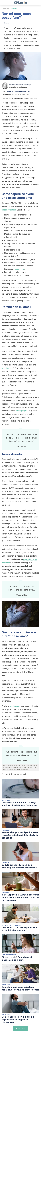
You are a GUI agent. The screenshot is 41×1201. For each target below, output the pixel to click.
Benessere (5, 8)
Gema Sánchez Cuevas (18, 87)
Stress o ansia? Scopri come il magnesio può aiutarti (17, 958)
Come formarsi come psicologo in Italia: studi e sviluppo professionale (20, 988)
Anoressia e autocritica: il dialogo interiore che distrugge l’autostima (19, 804)
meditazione (15, 706)
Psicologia (6, 985)
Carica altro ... (20, 1028)
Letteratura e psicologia (11, 925)
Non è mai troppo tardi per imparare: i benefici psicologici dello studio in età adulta (20, 835)
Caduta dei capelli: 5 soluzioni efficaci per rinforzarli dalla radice (19, 866)
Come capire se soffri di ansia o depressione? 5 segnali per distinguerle (18, 1020)
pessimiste (19, 269)
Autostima (14, 8)
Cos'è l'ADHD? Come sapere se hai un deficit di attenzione (19, 928)
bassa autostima (9, 210)
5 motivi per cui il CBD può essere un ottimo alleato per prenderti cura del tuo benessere (20, 897)
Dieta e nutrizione (9, 955)
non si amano (7, 368)
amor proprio (22, 411)
